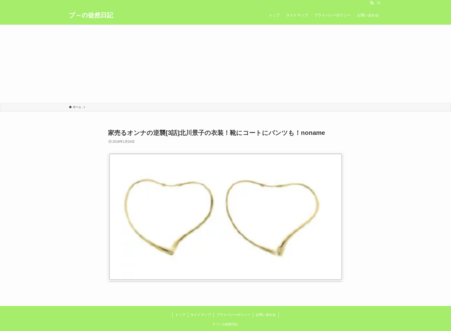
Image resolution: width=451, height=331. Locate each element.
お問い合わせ (266, 315)
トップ (180, 315)
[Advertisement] (225, 63)
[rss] (372, 3)
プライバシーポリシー (233, 315)
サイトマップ (201, 315)
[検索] (378, 3)
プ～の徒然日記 (91, 15)
